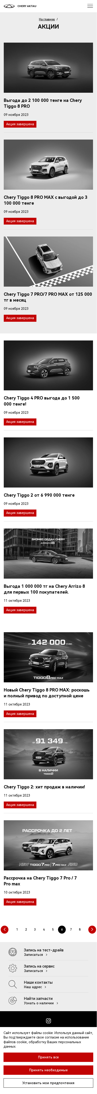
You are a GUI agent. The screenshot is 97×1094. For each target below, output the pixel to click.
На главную (47, 19)
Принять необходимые (48, 1070)
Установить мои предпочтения (48, 1083)
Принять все (48, 1057)
